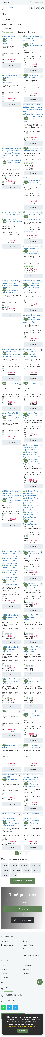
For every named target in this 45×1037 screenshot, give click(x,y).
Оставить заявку (24, 920)
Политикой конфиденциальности (22, 1026)
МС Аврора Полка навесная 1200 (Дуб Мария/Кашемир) (33, 421)
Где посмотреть (38, 2)
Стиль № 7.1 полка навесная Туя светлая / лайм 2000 (33, 829)
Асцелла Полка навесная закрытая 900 (10, 86)
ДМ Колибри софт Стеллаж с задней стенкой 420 (11, 227)
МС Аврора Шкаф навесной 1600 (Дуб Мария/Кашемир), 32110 (33, 468)
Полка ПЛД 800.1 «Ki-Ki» (32, 750)
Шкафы (26, 973)
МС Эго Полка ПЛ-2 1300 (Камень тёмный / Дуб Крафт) (33, 687)
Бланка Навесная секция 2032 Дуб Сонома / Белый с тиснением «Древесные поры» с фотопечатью (11, 170)
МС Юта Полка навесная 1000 (10, 717)
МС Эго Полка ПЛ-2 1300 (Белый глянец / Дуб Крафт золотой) (32, 656)
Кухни (5, 866)
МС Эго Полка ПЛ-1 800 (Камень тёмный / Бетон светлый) (10, 624)
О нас (25, 941)
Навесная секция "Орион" (10, 750)
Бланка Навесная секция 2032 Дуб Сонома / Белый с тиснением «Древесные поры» (33, 126)
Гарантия (4, 953)
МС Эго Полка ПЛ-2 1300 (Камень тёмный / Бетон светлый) (10, 688)
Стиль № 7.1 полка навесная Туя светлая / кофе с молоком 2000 (11, 830)
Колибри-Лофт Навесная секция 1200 (32, 360)
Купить (12, 65)
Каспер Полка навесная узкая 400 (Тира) (31, 326)
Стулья (5, 875)
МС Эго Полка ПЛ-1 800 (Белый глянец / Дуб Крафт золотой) (32, 592)
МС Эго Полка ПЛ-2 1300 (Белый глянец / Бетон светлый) (10, 656)
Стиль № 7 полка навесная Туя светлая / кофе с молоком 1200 (32, 791)
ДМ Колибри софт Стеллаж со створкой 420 (33, 257)
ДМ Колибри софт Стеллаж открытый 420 (33, 188)
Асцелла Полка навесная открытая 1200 (32, 81)
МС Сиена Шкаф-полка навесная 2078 (9, 506)
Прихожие (16, 870)
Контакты (4, 941)
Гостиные (24, 866)
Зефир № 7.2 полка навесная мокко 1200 (11, 296)
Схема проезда (10, 990)
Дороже (31, 32)
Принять (22, 1031)
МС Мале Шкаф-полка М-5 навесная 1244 (32, 51)
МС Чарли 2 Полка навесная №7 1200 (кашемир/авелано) (33, 527)
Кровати (14, 866)
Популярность (7, 32)
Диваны (26, 870)
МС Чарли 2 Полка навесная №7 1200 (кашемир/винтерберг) (11, 588)
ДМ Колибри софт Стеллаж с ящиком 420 (33, 223)
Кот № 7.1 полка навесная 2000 (32, 389)
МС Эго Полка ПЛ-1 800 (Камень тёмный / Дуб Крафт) (33, 623)
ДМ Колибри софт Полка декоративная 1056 (32, 154)
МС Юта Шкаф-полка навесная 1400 (30, 721)
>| (28, 853)
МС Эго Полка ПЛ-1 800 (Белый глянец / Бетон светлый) (32, 560)
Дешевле (21, 32)
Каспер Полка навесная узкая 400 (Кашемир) (31, 291)
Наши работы (28, 945)
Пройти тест (24, 909)
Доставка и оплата (8, 945)
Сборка (4, 949)
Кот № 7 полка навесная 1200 (11, 389)
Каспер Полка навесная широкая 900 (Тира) (9, 360)
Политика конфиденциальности (31, 954)
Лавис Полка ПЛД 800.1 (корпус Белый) (10, 424)
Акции (25, 949)
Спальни (6, 870)
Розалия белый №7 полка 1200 (10, 785)
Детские (36, 870)
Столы (14, 875)
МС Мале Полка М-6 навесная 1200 (9, 47)
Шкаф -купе (35, 866)
